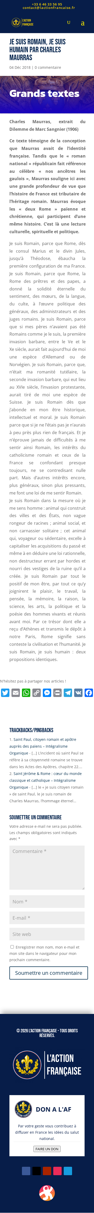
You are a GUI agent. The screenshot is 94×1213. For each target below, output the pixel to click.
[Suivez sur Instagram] (57, 1171)
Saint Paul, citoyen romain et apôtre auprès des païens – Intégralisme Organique (42, 746)
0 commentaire (48, 67)
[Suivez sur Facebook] (26, 1171)
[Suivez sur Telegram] (68, 1171)
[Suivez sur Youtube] (47, 1171)
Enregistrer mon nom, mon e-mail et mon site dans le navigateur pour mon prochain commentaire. (44, 953)
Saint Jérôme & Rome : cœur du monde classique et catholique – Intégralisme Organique (45, 780)
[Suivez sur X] (36, 1171)
